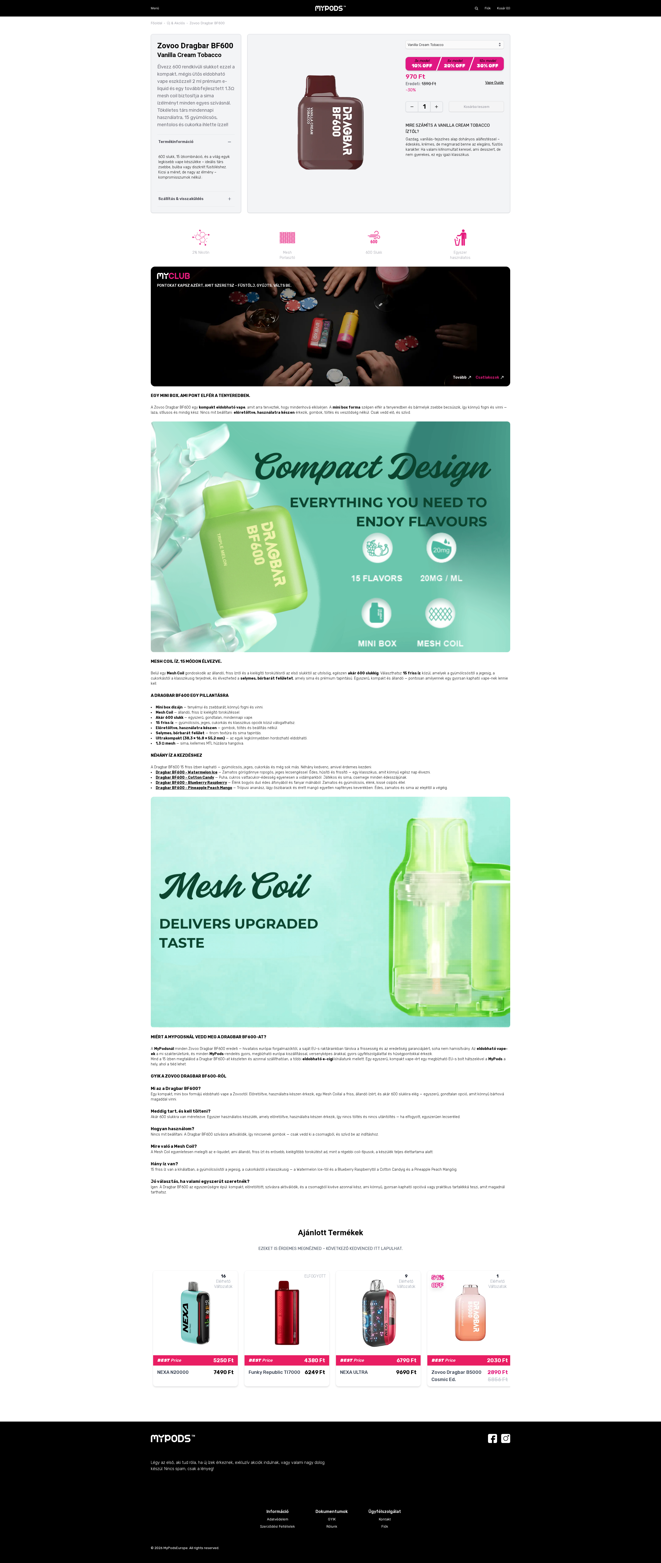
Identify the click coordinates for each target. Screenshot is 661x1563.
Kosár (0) (503, 8)
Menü (155, 8)
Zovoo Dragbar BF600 (207, 23)
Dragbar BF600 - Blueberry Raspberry (191, 782)
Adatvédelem (277, 1519)
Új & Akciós (176, 23)
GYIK (332, 1519)
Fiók (488, 8)
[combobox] (455, 45)
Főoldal (156, 23)
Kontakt (385, 1519)
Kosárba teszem (476, 107)
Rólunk (331, 1526)
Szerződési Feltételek (277, 1526)
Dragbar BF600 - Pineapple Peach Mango (194, 788)
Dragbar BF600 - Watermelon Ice (186, 772)
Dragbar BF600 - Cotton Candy (185, 777)
